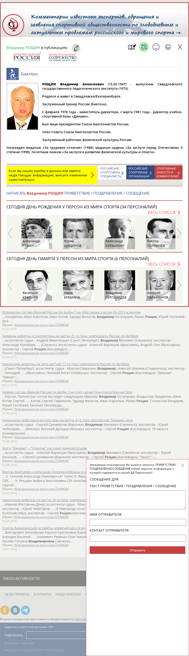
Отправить (137, 550)
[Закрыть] (180, 47)
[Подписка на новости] (132, 47)
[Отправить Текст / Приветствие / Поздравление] (156, 47)
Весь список (162, 212)
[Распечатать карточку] (168, 47)
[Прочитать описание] (144, 47)
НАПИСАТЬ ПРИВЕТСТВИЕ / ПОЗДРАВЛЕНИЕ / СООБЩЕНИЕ (78, 193)
